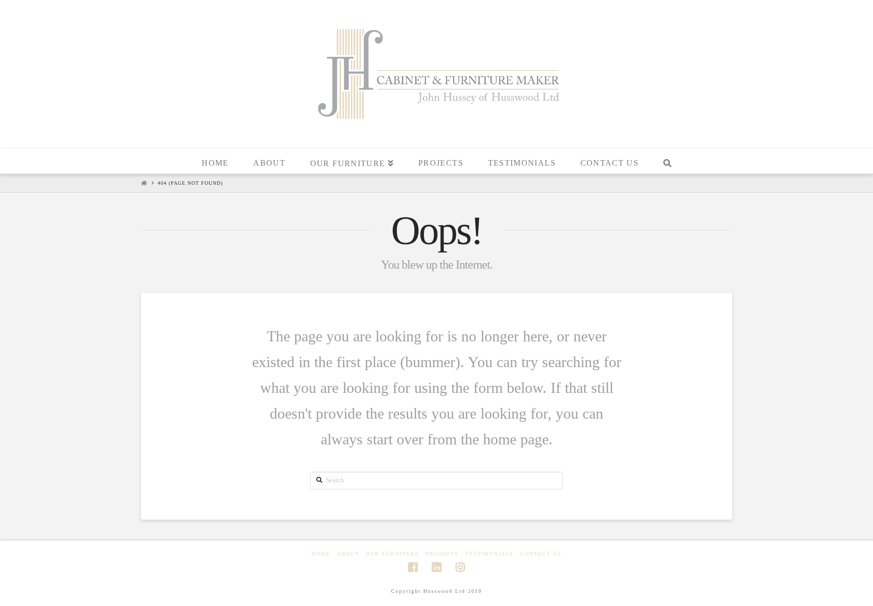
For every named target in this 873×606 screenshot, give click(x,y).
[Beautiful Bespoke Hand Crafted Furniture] (436, 72)
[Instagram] (460, 567)
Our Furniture (392, 554)
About (348, 554)
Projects (442, 554)
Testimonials (489, 554)
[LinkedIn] (436, 567)
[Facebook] (412, 567)
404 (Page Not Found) (190, 183)
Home (321, 554)
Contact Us (541, 554)
